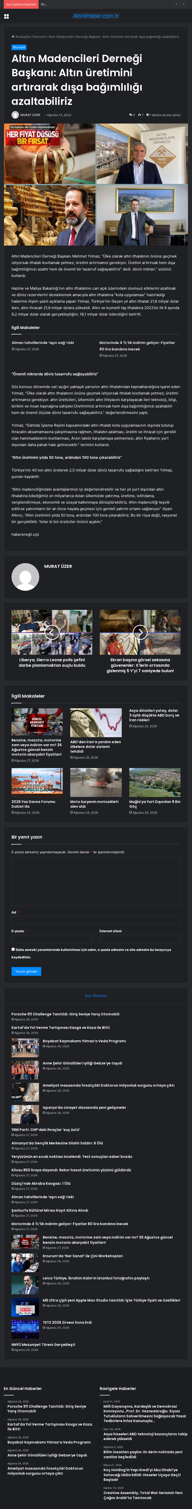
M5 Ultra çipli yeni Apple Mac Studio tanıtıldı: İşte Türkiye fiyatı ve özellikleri (111, 1300)
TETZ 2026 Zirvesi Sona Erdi (67, 1322)
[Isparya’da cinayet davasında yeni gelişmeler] (25, 1114)
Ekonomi (39, 37)
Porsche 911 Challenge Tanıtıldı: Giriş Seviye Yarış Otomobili (66, 1014)
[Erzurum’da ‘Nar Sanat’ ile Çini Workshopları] (25, 1262)
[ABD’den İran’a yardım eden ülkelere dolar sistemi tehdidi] (96, 722)
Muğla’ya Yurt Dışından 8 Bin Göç (154, 804)
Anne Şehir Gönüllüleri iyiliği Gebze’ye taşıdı (82, 1063)
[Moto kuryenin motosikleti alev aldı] (96, 782)
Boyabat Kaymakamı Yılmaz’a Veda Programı (74, 4)
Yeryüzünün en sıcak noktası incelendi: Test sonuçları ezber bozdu (72, 1156)
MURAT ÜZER (30, 115)
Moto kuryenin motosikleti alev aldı (94, 804)
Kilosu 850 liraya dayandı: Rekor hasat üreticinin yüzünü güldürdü (71, 1170)
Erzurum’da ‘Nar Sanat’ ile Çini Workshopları (83, 1255)
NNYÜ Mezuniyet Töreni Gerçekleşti (43, 1344)
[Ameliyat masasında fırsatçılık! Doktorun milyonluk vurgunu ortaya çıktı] (25, 1092)
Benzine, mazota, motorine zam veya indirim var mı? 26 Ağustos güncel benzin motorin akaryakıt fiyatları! (37, 747)
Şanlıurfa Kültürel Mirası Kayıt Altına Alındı (50, 1210)
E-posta (19, 931)
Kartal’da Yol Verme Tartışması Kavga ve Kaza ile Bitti (61, 1027)
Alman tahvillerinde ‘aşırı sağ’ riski (43, 342)
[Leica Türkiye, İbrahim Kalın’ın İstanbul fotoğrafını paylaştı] (25, 1285)
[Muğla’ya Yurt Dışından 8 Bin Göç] (154, 782)
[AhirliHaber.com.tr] (96, 15)
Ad (15, 912)
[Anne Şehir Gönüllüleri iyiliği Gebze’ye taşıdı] (25, 1070)
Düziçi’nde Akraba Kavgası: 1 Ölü (41, 1183)
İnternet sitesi (111, 931)
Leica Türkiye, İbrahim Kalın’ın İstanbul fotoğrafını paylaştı (96, 1278)
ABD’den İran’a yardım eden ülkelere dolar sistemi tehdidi (95, 746)
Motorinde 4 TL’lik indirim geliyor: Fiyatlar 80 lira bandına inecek (70, 1223)
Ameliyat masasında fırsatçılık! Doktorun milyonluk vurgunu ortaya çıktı (108, 1085)
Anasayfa (22, 37)
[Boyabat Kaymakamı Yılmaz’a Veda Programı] (25, 1048)
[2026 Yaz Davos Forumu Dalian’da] (37, 782)
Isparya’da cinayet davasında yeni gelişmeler (84, 1107)
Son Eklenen (96, 995)
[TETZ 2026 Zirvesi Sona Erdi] (25, 1329)
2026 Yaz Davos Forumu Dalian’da (33, 804)
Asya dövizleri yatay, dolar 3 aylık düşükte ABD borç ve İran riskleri (154, 715)
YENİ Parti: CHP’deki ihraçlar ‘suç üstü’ (46, 1129)
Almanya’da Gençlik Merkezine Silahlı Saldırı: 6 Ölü (57, 1143)
